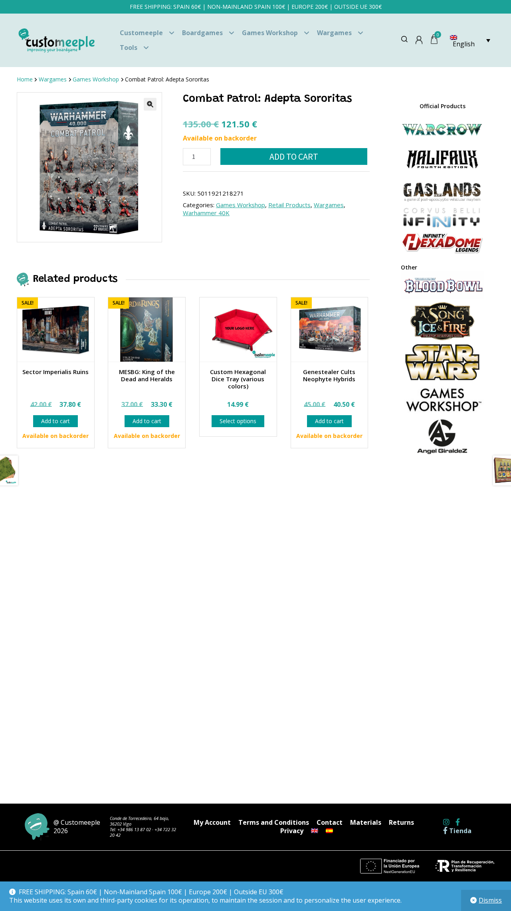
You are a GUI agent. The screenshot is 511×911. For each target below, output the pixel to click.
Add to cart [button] (55, 421)
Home (25, 79)
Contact (330, 822)
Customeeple (141, 32)
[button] (150, 104)
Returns (401, 822)
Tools (128, 47)
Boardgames (202, 32)
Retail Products (289, 205)
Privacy (291, 830)
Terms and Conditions (273, 822)
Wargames (334, 32)
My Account (212, 822)
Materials (365, 822)
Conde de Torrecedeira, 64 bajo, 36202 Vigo (139, 821)
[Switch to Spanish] (329, 830)
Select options (238, 421)
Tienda (459, 831)
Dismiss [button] (490, 900)
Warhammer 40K (206, 213)
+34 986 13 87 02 (134, 829)
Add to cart (293, 156)
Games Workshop (270, 32)
